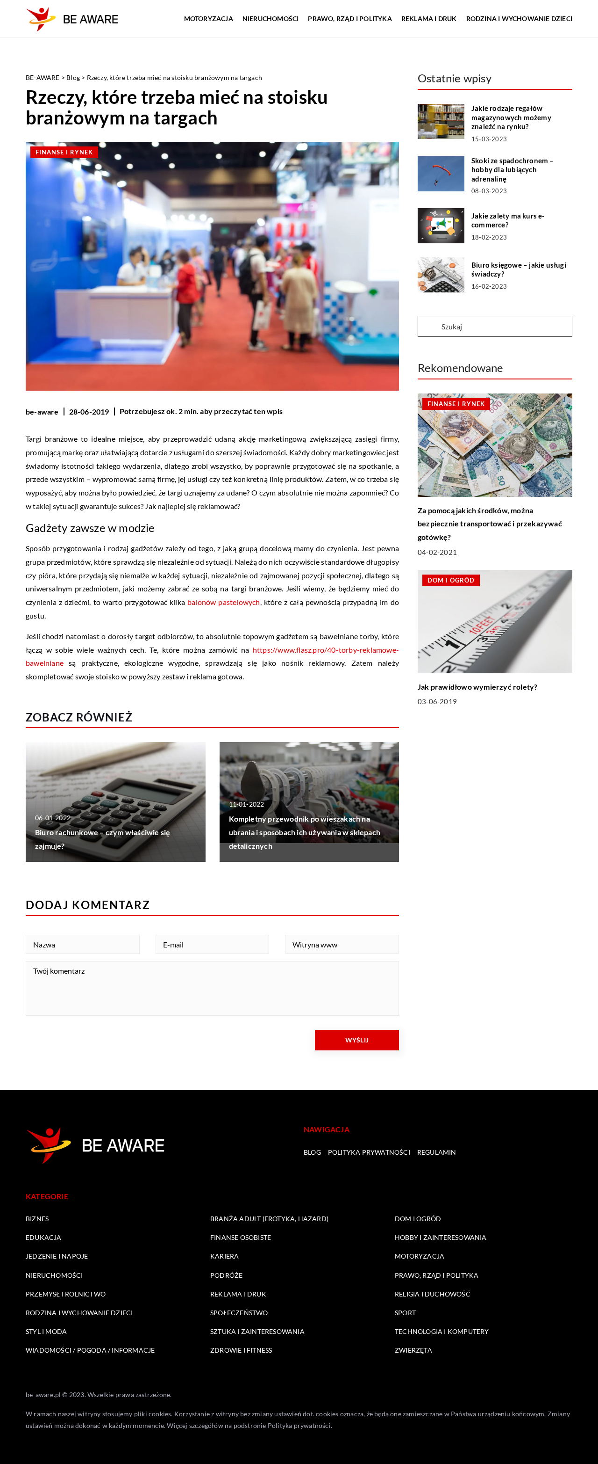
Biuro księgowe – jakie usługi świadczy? (518, 269)
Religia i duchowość (432, 1294)
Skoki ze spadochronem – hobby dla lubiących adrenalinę (512, 169)
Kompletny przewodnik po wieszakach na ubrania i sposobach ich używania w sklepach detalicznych (305, 832)
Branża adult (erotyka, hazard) (269, 1219)
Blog (312, 1152)
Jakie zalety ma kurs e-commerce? (508, 220)
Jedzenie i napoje (57, 1256)
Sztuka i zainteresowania (257, 1331)
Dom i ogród (418, 1219)
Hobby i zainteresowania (441, 1237)
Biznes (37, 1219)
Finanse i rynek (64, 152)
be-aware (42, 411)
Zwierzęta (413, 1350)
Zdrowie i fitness (241, 1350)
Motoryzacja (208, 18)
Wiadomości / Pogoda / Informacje (90, 1350)
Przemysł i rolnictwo (66, 1294)
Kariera (224, 1256)
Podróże (226, 1275)
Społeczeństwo (239, 1313)
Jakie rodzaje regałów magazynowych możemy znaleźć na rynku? (511, 117)
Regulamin (436, 1152)
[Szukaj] (429, 327)
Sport (405, 1313)
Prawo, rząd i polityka (350, 18)
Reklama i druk (429, 18)
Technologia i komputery (442, 1331)
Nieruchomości (270, 18)
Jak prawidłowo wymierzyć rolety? (477, 686)
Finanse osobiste (240, 1237)
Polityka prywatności (369, 1152)
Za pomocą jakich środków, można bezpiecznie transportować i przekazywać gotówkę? (490, 524)
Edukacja (44, 1237)
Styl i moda (46, 1331)
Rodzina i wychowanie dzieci (519, 18)
